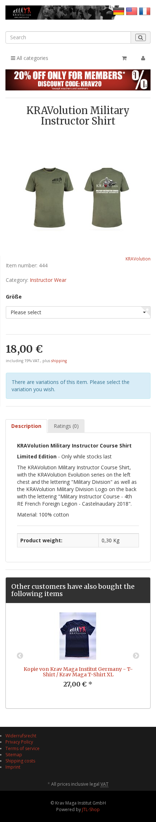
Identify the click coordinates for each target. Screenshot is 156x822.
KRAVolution (138, 259)
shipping (59, 360)
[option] (78, 656)
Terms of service (22, 748)
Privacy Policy (19, 742)
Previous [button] (20, 656)
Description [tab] (26, 425)
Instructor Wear (48, 279)
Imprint (12, 767)
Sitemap (13, 755)
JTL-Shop (91, 809)
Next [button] (136, 656)
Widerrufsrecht (20, 736)
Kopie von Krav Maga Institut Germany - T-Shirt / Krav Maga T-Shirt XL (78, 672)
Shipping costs (20, 761)
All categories (31, 57)
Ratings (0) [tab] (66, 425)
